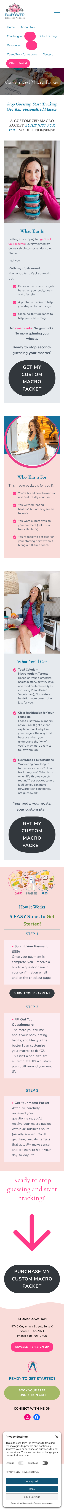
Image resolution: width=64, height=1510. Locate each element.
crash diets (23, 328)
